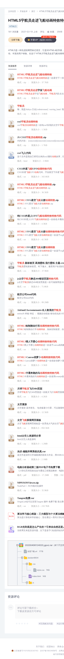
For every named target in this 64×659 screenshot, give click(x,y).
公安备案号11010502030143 (26, 651)
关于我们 (40, 646)
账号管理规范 (58, 654)
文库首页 (12, 11)
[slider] (22, 623)
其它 (33, 11)
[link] (12, 11)
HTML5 (13, 26)
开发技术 (24, 11)
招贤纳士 (51, 646)
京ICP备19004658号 (48, 651)
